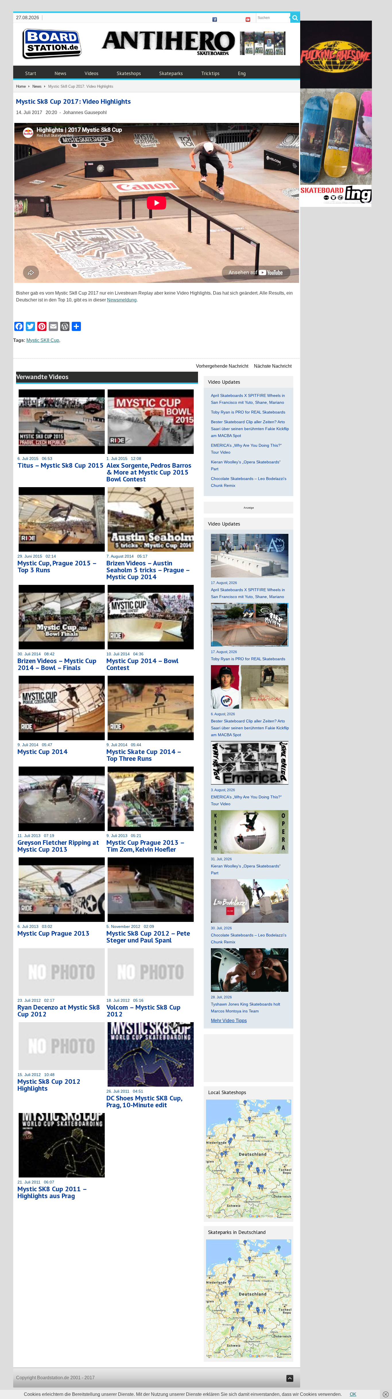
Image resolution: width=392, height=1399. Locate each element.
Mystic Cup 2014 (42, 751)
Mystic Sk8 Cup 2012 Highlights (49, 1085)
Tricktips (210, 73)
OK (353, 1394)
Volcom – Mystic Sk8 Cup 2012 (143, 1010)
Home (21, 86)
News (60, 73)
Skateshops (129, 73)
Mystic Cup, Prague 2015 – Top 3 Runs (57, 566)
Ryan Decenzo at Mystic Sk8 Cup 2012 (59, 1010)
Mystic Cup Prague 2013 (54, 933)
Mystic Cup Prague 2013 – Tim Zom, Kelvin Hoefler (145, 846)
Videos (91, 73)
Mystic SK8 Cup (42, 340)
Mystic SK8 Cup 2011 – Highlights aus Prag (52, 1192)
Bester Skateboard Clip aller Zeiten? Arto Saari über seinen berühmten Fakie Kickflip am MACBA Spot (250, 429)
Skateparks (171, 73)
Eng (242, 73)
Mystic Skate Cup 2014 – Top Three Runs (143, 755)
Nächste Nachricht (273, 366)
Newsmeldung (122, 299)
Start (30, 73)
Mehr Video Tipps (229, 1020)
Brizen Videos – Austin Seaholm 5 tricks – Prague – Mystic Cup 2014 (148, 570)
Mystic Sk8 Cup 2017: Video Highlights (73, 101)
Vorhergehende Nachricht (222, 366)
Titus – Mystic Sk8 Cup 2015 (61, 465)
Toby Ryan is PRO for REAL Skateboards (248, 412)
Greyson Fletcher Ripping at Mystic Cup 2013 (58, 846)
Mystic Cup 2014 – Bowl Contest (142, 664)
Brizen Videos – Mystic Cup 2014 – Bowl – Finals (57, 664)
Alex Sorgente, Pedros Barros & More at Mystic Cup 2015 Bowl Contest (148, 472)
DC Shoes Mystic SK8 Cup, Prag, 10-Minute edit (144, 1101)
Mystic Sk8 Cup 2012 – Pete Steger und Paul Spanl (148, 937)
